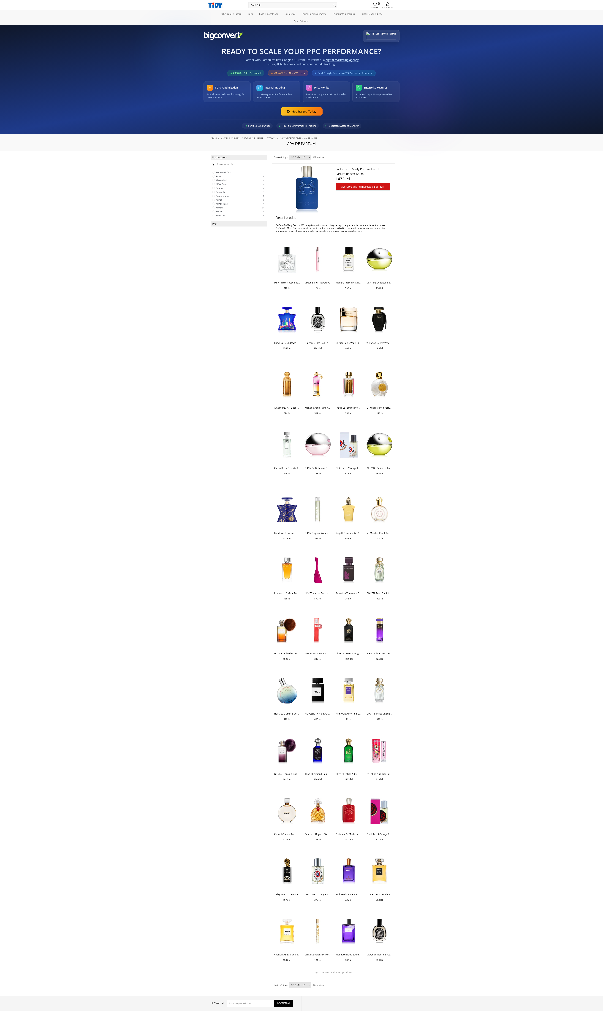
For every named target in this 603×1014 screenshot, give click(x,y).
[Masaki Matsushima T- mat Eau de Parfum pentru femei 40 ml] (318, 644)
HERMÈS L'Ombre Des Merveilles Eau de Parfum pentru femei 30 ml (287, 727)
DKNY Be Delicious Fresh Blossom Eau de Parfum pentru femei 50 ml (318, 481)
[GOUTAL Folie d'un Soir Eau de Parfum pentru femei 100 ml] (287, 644)
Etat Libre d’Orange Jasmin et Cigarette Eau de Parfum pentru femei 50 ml (348, 481)
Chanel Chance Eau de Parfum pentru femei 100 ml (287, 848)
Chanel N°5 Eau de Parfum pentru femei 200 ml (287, 968)
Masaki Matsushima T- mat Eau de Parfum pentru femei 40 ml (318, 667)
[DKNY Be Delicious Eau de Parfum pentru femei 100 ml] (379, 273)
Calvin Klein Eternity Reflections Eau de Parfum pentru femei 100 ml (287, 481)
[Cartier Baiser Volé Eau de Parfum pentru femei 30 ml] (348, 334)
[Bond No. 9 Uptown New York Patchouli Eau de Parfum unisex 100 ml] (287, 524)
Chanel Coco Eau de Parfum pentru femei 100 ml (379, 908)
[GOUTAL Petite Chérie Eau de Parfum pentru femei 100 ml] (379, 704)
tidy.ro (214, 152)
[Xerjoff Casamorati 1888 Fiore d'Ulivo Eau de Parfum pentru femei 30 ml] (348, 524)
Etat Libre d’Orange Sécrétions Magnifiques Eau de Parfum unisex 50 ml (318, 908)
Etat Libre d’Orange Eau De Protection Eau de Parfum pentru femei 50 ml (379, 848)
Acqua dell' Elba (240, 186)
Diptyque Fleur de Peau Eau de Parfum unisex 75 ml (379, 968)
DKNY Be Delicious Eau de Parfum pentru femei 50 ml (379, 481)
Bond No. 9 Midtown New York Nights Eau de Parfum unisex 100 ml (287, 356)
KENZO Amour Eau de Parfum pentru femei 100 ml (318, 607)
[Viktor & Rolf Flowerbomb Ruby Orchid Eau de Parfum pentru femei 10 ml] (318, 273)
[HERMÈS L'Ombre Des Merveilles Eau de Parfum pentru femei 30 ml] (287, 704)
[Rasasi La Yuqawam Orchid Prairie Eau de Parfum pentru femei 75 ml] (348, 584)
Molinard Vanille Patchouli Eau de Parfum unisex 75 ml (348, 908)
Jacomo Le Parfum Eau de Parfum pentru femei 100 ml (287, 607)
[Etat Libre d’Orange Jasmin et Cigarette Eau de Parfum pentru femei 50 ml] (348, 459)
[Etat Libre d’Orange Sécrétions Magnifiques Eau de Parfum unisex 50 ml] (318, 885)
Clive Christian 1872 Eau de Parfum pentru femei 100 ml (348, 787)
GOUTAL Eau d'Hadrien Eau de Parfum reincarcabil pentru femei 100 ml (379, 607)
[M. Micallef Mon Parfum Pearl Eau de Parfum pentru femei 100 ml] (379, 399)
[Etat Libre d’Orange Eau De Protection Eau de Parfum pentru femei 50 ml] (379, 825)
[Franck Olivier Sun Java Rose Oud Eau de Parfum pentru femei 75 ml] (379, 644)
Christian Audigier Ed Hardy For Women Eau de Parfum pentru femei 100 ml (379, 787)
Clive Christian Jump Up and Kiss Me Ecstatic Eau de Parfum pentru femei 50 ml (318, 787)
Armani (240, 221)
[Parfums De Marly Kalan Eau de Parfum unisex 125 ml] (348, 825)
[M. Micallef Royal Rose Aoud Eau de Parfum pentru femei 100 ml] (379, 524)
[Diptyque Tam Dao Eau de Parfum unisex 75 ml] (318, 334)
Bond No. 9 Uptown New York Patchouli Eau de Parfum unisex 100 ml (287, 546)
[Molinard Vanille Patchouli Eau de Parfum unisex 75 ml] (348, 885)
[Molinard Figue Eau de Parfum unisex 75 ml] (348, 945)
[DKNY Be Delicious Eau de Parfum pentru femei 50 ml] (379, 459)
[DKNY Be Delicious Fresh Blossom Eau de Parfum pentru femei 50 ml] (318, 459)
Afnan (240, 190)
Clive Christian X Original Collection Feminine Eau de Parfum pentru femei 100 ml (348, 667)
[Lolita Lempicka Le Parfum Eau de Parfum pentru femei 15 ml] (318, 945)
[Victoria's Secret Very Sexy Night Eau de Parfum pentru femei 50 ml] (379, 334)
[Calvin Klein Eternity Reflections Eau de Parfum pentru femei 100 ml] (287, 459)
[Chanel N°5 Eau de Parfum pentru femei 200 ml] (287, 945)
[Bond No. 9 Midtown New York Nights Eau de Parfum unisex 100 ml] (287, 334)
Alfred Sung (240, 198)
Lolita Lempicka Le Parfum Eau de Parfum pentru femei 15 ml (318, 968)
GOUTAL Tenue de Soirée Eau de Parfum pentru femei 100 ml (287, 787)
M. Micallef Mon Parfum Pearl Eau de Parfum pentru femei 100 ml (379, 421)
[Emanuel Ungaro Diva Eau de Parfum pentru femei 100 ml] (318, 825)
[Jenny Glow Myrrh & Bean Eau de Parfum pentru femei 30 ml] (348, 704)
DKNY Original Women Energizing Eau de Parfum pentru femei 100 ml (318, 546)
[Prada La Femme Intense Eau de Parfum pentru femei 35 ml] (348, 399)
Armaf (240, 213)
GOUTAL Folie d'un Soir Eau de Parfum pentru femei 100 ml (287, 667)
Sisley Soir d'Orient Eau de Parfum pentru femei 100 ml (287, 908)
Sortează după (281, 171)
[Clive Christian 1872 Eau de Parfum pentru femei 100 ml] (348, 765)
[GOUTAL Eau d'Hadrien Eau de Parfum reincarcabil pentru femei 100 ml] (379, 584)
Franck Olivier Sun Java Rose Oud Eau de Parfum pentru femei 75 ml (379, 667)
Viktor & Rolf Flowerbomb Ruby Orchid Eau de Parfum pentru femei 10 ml (318, 296)
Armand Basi (240, 217)
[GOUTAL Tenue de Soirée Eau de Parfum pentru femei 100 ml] (287, 765)
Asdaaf (240, 225)
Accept (216, 143)
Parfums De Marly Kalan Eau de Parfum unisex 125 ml (348, 848)
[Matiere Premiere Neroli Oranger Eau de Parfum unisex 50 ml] (348, 273)
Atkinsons (240, 229)
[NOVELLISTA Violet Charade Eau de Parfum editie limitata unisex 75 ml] (318, 704)
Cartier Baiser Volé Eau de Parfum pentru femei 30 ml (348, 356)
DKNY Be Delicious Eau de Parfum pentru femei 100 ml (379, 296)
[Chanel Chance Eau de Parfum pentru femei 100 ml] (287, 825)
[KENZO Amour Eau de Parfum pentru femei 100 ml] (318, 584)
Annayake (240, 206)
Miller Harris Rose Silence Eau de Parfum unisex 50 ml (287, 296)
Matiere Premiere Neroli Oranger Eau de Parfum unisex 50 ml (348, 296)
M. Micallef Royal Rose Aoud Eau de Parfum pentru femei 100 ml (379, 546)
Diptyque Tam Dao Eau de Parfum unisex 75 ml (318, 356)
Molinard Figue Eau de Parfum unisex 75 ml (348, 968)
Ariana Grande (240, 209)
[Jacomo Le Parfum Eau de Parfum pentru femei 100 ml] (287, 584)
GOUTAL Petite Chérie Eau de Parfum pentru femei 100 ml (379, 727)
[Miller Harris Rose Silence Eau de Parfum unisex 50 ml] (287, 273)
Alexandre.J (240, 194)
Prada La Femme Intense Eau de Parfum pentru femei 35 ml (348, 421)
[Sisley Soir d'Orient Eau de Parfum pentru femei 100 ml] (287, 885)
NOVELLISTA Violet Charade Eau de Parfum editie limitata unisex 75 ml (318, 727)
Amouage (240, 202)
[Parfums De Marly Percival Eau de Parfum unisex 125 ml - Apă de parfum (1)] (307, 203)
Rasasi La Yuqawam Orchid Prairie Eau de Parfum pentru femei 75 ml (348, 607)
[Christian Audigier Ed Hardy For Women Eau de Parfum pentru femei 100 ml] (379, 765)
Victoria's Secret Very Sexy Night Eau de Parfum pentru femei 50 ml (379, 356)
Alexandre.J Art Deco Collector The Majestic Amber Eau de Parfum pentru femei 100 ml (287, 421)
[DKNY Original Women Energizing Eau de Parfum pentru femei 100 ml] (318, 524)
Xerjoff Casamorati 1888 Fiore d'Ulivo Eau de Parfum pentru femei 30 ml (348, 546)
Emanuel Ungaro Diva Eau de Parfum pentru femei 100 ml (318, 848)
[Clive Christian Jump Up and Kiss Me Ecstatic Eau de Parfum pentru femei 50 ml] (318, 765)
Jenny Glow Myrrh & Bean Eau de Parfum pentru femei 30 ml (348, 727)
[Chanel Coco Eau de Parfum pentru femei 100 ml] (379, 885)
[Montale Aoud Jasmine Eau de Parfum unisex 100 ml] (318, 399)
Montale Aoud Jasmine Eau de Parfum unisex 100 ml (318, 421)
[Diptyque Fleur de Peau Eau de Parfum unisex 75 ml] (379, 945)
